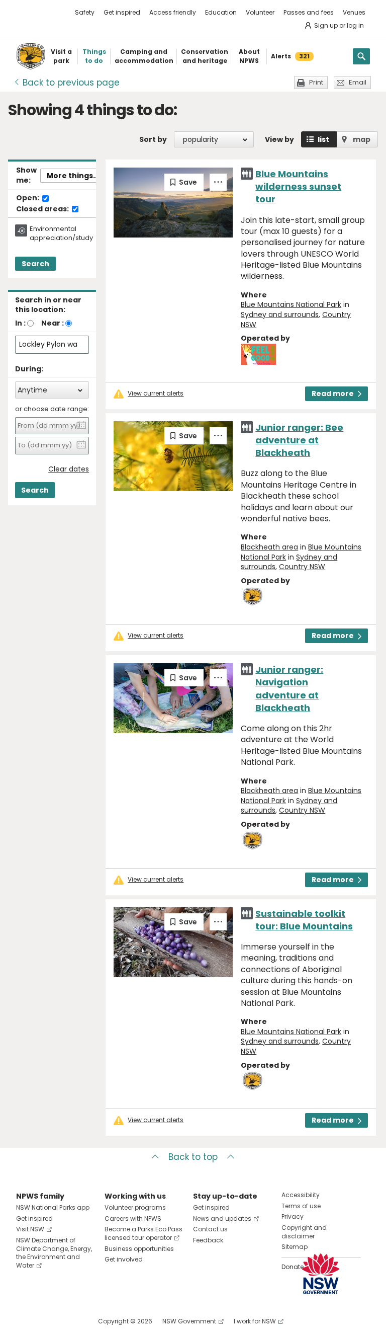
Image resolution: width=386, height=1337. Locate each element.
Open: (28, 198)
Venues (354, 12)
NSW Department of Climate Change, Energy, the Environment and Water (54, 1253)
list (323, 139)
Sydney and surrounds (280, 314)
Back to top (193, 1157)
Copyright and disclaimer (304, 1231)
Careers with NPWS (133, 1218)
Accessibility (300, 1195)
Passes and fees (308, 12)
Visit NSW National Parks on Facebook (25, 1321)
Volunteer (260, 12)
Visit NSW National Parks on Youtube (68, 1321)
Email (357, 82)
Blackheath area (269, 547)
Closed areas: (43, 209)
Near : (52, 323)
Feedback (208, 1240)
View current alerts (155, 393)
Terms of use (301, 1206)
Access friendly (172, 12)
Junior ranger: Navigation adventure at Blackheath (289, 688)
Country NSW (302, 567)
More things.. (72, 176)
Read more (333, 393)
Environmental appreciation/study (61, 233)
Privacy (292, 1216)
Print (316, 82)
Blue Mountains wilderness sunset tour (298, 186)
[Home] (30, 56)
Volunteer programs (135, 1207)
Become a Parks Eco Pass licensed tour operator (143, 1233)
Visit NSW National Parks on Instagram (47, 1321)
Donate (292, 1267)
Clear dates (68, 469)
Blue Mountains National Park (291, 304)
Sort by (153, 139)
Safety (84, 12)
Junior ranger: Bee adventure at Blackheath (299, 440)
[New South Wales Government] (320, 1273)
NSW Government (189, 1321)
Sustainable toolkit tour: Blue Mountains (304, 919)
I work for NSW (255, 1321)
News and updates (222, 1218)
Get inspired (122, 12)
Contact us (210, 1229)
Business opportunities (139, 1248)
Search (35, 264)
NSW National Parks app (52, 1207)
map (361, 139)
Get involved (124, 1259)
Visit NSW (30, 1229)
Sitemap (294, 1246)
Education (221, 12)
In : (20, 323)
